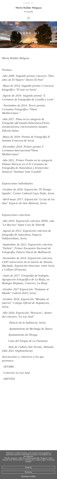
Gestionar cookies (28, 476)
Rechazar (28, 472)
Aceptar (28, 467)
